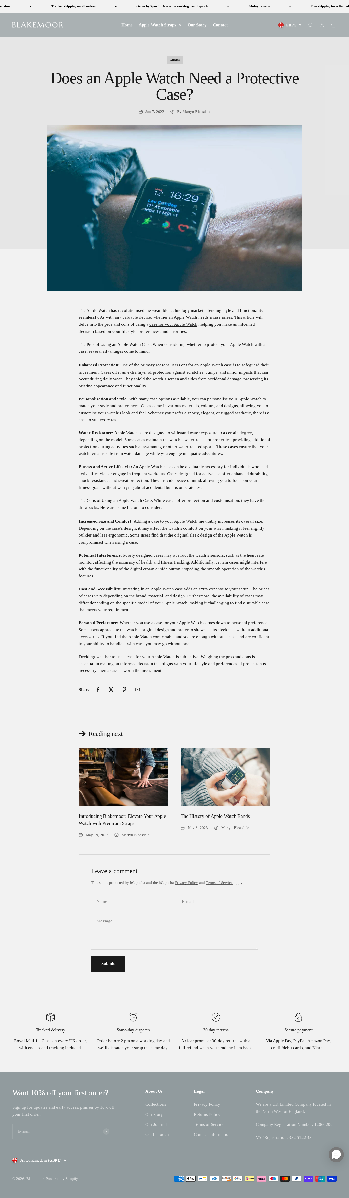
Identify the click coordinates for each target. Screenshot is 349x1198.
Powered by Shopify (62, 1179)
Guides (175, 60)
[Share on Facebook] (98, 689)
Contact (220, 24)
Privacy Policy (186, 883)
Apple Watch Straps (157, 24)
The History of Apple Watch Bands (215, 816)
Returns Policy (207, 1114)
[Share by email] (138, 689)
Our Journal (156, 1124)
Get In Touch (157, 1134)
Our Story (197, 24)
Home (127, 24)
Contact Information (212, 1134)
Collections (155, 1104)
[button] (336, 1154)
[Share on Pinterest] (124, 689)
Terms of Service (219, 883)
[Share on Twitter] (111, 689)
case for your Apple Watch (173, 324)
